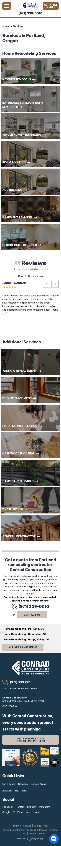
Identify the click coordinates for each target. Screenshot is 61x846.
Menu (6, 6)
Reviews (7, 790)
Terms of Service (22, 825)
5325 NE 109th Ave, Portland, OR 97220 (23, 699)
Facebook (7, 806)
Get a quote (8, 783)
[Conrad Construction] (30, 5)
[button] (46, 284)
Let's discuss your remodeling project (31, 740)
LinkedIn (31, 806)
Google (6, 812)
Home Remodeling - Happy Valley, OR (26, 639)
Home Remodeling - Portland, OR (23, 628)
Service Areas (38, 783)
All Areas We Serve (23, 647)
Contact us (32, 614)
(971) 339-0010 (30, 13)
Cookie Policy (40, 825)
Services (23, 783)
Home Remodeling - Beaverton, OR (25, 634)
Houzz (37, 812)
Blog (24, 790)
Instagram (44, 806)
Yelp (28, 812)
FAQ (17, 790)
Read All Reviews (28, 276)
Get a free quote (51, 5)
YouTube (18, 812)
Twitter (20, 806)
